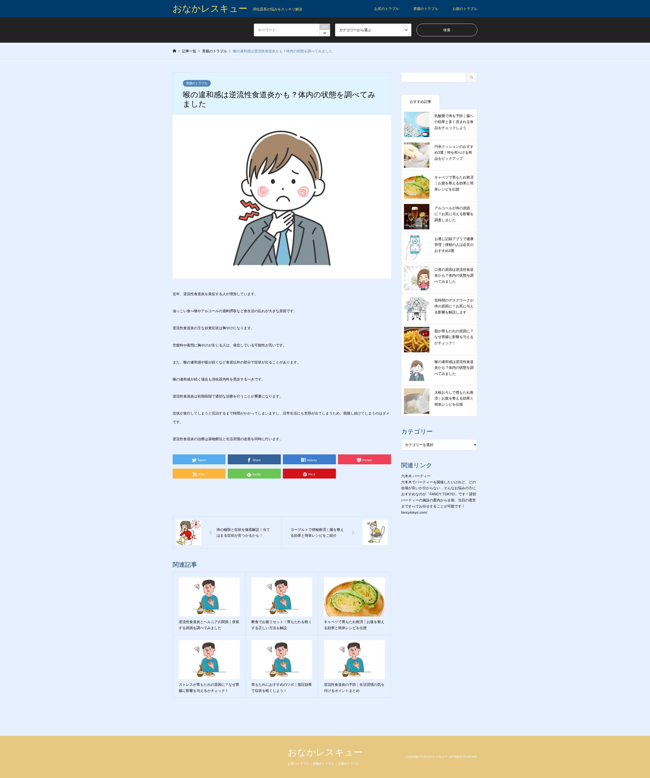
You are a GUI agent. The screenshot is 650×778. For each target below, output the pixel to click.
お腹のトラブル (464, 9)
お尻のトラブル (386, 9)
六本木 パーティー (416, 476)
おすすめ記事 (420, 102)
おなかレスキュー (325, 752)
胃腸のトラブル (425, 9)
